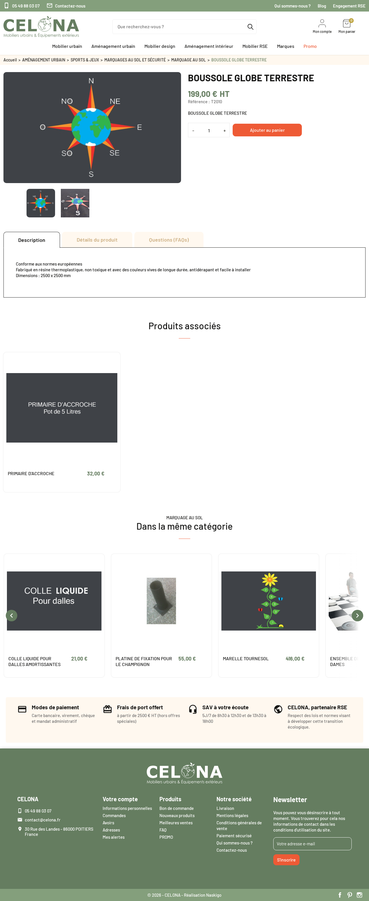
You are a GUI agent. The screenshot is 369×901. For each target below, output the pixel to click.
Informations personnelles (127, 808)
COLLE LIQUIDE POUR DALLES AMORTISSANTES (34, 661)
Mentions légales (232, 815)
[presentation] (11, 615)
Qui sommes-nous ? (292, 5)
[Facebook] (340, 895)
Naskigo (213, 895)
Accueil (10, 59)
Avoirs (108, 822)
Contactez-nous (65, 6)
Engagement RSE (349, 5)
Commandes (114, 815)
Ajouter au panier (267, 130)
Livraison (225, 808)
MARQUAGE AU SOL (188, 59)
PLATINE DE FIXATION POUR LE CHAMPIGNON (144, 661)
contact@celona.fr (43, 819)
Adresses (111, 829)
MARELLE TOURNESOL (246, 658)
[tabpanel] (184, 272)
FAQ (163, 829)
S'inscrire (286, 859)
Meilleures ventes (176, 822)
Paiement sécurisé (234, 835)
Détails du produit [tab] (97, 239)
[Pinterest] (349, 895)
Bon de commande (176, 808)
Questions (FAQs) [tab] (169, 239)
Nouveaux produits (177, 815)
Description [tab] (31, 240)
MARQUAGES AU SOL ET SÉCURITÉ (135, 59)
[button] (67, 46)
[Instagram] (359, 895)
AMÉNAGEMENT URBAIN (43, 59)
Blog (322, 5)
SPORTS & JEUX (85, 59)
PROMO (166, 837)
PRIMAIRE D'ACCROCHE (31, 473)
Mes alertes (114, 837)
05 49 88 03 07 (21, 6)
